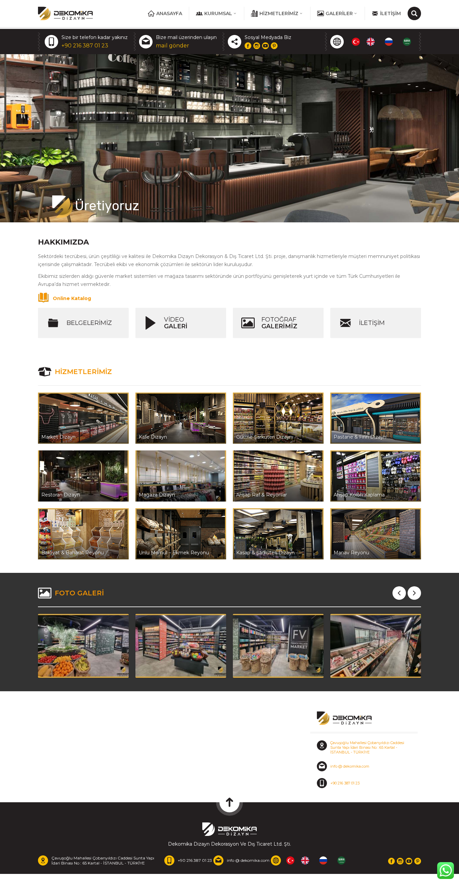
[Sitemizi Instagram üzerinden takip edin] (256, 45)
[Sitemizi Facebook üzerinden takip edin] (248, 45)
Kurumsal (218, 13)
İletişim (390, 13)
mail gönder (172, 45)
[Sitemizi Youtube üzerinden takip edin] (265, 45)
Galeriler (339, 13)
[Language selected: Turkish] (385, 42)
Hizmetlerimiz (278, 13)
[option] (372, 42)
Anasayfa (169, 13)
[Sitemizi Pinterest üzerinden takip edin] (274, 45)
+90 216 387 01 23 (84, 45)
